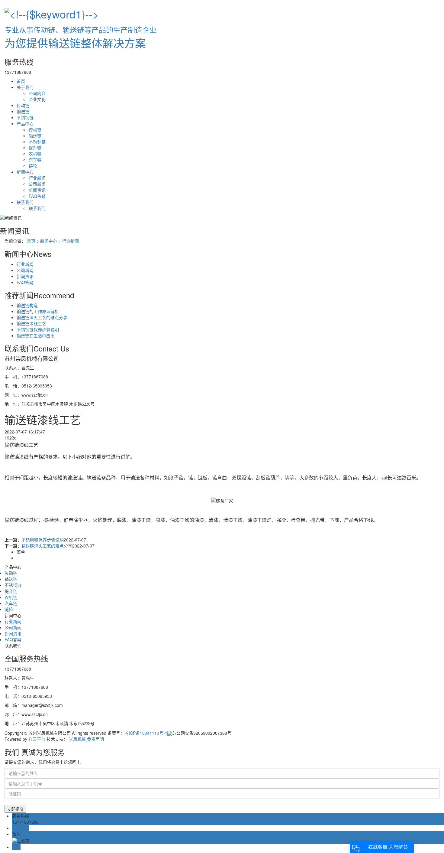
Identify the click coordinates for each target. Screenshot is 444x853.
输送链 (23, 111)
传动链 (23, 105)
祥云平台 (36, 739)
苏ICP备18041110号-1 (145, 733)
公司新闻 (37, 184)
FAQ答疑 (37, 196)
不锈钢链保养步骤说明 (38, 329)
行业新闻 (37, 178)
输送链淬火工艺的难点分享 (42, 317)
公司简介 (37, 93)
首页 (21, 81)
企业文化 (37, 99)
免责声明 (95, 739)
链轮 (33, 166)
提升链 (35, 148)
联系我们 (25, 202)
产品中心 (25, 123)
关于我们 (25, 87)
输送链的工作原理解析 (38, 311)
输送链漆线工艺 (31, 323)
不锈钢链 (25, 117)
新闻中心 (25, 172)
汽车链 (35, 160)
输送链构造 (27, 305)
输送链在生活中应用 (36, 335)
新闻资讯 (37, 190)
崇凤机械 (77, 739)
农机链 (35, 154)
